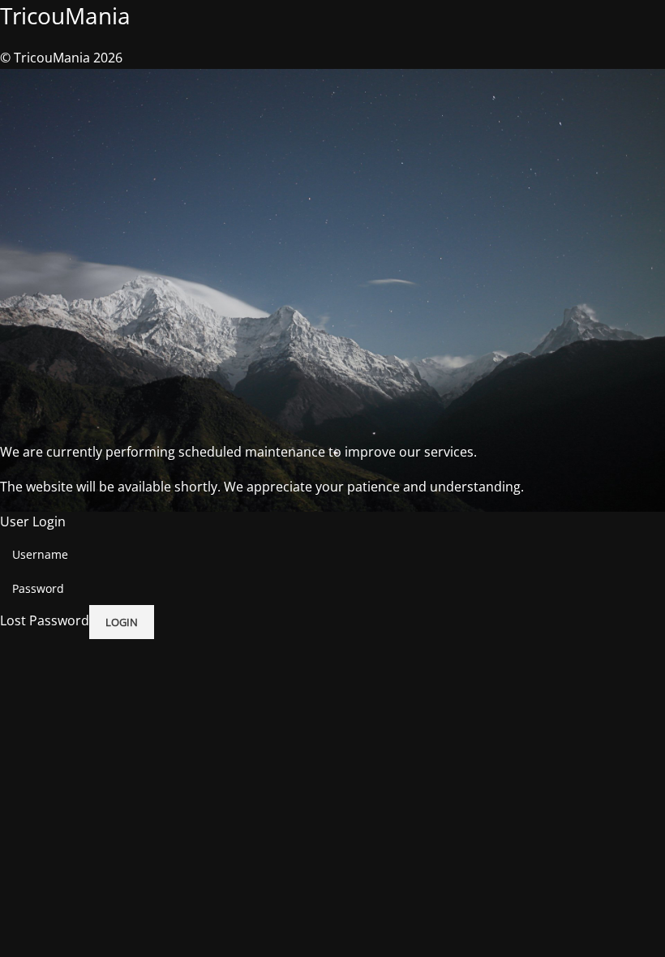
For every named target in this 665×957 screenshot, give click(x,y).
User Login (33, 521)
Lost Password (44, 620)
